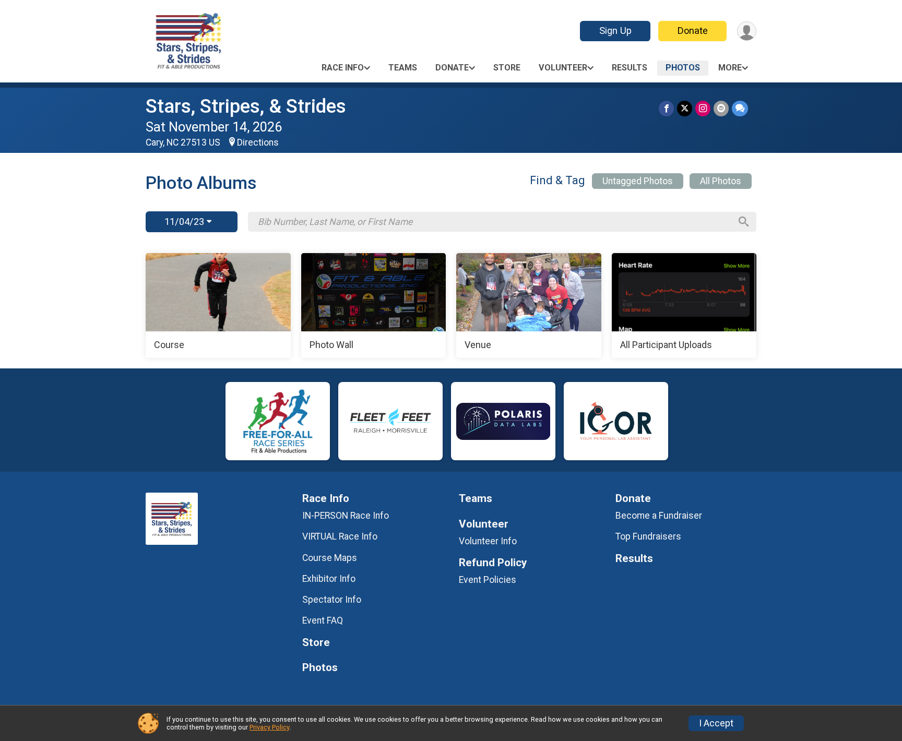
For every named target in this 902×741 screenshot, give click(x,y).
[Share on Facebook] (666, 108)
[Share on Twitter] (684, 108)
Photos (683, 68)
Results (629, 68)
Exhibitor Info (328, 578)
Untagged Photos (637, 181)
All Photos (720, 181)
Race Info (343, 68)
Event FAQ (322, 620)
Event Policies (487, 580)
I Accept (716, 723)
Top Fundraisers (648, 536)
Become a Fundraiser (658, 515)
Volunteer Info (488, 541)
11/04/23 (185, 221)
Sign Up (615, 30)
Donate (693, 30)
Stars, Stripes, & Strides (246, 106)
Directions (258, 142)
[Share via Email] (721, 108)
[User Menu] (746, 31)
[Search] (744, 222)
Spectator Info (331, 599)
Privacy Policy (269, 727)
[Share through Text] (740, 108)
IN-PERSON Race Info (345, 515)
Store (506, 68)
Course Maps (329, 558)
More (730, 68)
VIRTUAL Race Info (339, 536)
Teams (402, 68)
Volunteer (563, 68)
